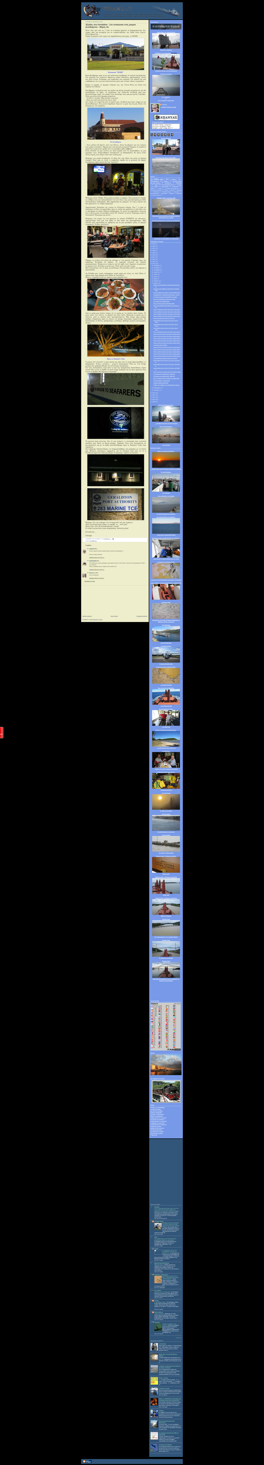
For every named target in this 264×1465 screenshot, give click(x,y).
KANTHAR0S (93, 560)
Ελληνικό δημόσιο (166, 191)
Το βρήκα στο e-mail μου (172, 188)
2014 (153, 263)
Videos (166, 181)
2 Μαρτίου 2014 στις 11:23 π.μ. (96, 557)
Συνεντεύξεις (164, 193)
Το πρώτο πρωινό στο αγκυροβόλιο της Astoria (165, 297)
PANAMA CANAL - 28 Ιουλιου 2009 (166, 198)
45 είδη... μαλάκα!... (164, 1377)
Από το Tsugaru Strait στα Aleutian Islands (163, 303)
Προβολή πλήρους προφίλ (168, 107)
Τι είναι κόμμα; (162, 1343)
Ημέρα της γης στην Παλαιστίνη (162, 1292)
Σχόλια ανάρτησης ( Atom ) (96, 619)
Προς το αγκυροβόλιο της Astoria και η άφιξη (164, 299)
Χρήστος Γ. (92, 572)
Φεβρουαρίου (157, 387)
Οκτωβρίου (157, 267)
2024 (153, 243)
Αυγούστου (157, 272)
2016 (153, 259)
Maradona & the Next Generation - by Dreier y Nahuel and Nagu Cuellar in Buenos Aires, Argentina (170, 1224)
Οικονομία (176, 191)
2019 (153, 252)
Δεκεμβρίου (157, 265)
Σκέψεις (174, 179)
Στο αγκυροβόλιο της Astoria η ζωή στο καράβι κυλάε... (167, 292)
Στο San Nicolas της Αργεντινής (166, 832)
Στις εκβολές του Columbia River (161, 301)
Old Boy (156, 1300)
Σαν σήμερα (157, 1290)
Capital (156, 1248)
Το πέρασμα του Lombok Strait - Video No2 (164, 374)
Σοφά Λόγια (175, 186)
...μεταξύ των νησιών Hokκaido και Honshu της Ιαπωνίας (166, 580)
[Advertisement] (115, 599)
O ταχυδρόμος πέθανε (160, 1302)
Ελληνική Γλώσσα (157, 195)
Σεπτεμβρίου (157, 270)
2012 (153, 395)
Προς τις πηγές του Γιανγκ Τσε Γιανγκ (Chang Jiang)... (167, 334)
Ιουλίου (156, 274)
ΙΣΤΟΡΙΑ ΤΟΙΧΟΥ (159, 1221)
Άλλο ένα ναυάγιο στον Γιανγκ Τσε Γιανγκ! (164, 318)
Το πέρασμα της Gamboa (166, 958)
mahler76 (91, 548)
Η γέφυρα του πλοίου (164, 1388)
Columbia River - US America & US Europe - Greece (166, 294)
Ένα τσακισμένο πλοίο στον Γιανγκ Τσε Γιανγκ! (165, 358)
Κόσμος (180, 184)
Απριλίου (156, 281)
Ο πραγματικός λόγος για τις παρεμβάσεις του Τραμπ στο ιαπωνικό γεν (170, 1252)
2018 (153, 255)
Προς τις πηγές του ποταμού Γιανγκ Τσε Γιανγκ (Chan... (167, 372)
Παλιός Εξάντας (158, 1312)
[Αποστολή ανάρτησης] (112, 538)
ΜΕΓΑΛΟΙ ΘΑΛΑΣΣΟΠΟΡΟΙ (161, 1263)
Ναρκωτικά (179, 193)
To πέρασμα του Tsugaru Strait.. (166, 562)
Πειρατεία (168, 183)
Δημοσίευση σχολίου (90, 581)
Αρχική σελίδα (114, 616)
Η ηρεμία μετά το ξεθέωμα (165, 1444)
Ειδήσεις (166, 189)
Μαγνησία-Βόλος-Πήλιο (168, 184)
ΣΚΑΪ (155, 1237)
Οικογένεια (179, 189)
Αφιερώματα (156, 191)
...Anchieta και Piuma (166, 790)
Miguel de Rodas (158, 1264)
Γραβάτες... (161, 1410)
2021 (153, 248)
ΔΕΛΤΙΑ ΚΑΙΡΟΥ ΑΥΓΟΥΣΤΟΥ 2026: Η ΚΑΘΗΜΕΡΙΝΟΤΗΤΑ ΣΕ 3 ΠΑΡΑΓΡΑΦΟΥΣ (170, 1278)
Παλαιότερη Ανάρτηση (142, 616)
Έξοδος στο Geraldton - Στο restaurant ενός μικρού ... (166, 385)
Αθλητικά (179, 183)
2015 (153, 261)
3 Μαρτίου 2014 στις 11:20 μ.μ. (96, 578)
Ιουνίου (156, 276)
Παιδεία (153, 188)
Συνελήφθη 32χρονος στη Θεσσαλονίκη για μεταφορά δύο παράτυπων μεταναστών (165, 1239)
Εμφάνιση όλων (179, 1337)
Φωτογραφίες (155, 181)
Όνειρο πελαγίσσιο (159, 1313)
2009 (153, 401)
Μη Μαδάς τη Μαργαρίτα (161, 1274)
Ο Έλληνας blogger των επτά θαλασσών (166, 71)
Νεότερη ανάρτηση (87, 616)
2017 (153, 257)
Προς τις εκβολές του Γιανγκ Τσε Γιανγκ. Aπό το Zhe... (166, 309)
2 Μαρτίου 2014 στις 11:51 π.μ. (96, 569)
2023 (153, 246)
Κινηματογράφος (155, 193)
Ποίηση (156, 186)
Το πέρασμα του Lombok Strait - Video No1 (164, 376)
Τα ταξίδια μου (93, 540)
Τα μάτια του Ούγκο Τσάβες (160, 345)
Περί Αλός (157, 1322)
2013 (153, 392)
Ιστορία (160, 188)
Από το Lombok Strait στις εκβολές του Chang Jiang (166, 378)
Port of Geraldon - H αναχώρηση (161, 380)
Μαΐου (155, 278)
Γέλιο (156, 184)
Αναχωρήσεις (165, 186)
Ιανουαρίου (156, 390)
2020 (153, 250)
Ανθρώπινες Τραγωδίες (156, 189)
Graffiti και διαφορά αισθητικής (160, 382)
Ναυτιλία (172, 189)
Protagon (156, 1207)
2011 (153, 397)
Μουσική (172, 193)
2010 (153, 399)
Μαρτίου (156, 283)
